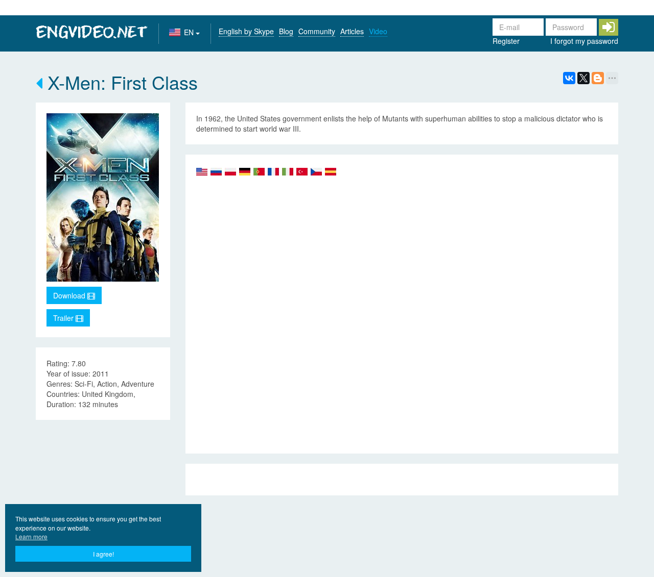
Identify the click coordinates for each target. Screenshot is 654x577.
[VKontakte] (569, 78)
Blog (286, 31)
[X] (583, 78)
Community (316, 31)
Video (378, 31)
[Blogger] (598, 78)
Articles (352, 31)
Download (70, 295)
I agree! (103, 553)
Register (506, 41)
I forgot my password (584, 41)
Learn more (31, 536)
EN (190, 32)
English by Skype (246, 31)
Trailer (64, 318)
